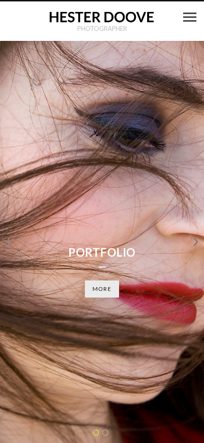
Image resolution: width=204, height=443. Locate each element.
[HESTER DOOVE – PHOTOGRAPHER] (102, 17)
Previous (8, 242)
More (102, 288)
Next (196, 242)
